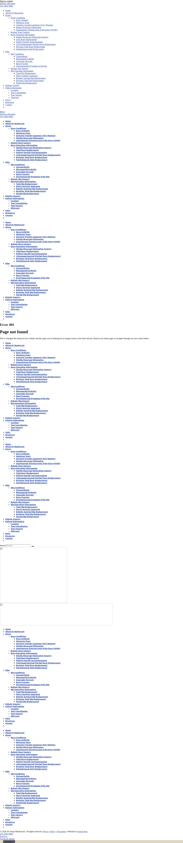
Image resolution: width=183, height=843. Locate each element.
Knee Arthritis (22, 20)
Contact (8, 105)
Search (3, 545)
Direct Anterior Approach (27, 76)
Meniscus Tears (22, 22)
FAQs (7, 100)
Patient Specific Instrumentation (29, 42)
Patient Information (13, 88)
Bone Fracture (22, 64)
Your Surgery (16, 95)
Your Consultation (18, 93)
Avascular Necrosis (24, 61)
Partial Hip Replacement (26, 83)
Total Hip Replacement (26, 73)
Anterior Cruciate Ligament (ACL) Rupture (34, 25)
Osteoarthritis (21, 56)
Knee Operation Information (23, 35)
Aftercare (15, 97)
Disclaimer (61, 831)
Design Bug (82, 831)
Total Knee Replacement (26, 39)
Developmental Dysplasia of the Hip (31, 66)
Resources (9, 102)
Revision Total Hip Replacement (30, 80)
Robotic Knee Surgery (20, 32)
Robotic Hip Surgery (19, 68)
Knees (8, 15)
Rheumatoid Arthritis (25, 59)
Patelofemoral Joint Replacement (30, 49)
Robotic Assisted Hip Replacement (31, 78)
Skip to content (6, 1)
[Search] (33, 546)
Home (8, 10)
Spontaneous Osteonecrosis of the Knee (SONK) (37, 30)
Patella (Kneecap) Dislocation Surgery (32, 37)
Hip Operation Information (22, 71)
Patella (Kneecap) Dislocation (28, 27)
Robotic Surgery (12, 85)
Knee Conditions (18, 18)
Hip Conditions (17, 54)
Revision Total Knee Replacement (30, 47)
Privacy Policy (49, 831)
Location (14, 90)
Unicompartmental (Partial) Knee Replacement (36, 44)
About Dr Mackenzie (14, 13)
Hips (7, 51)
